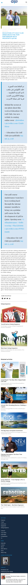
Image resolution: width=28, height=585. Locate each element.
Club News (3, 534)
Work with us (4, 548)
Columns (3, 530)
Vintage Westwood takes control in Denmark (15, 576)
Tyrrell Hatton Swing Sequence (10, 324)
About (2, 547)
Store (2, 550)
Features (3, 520)
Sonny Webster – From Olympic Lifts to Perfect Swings (13, 480)
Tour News (3, 532)
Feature (7, 27)
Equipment (3, 525)
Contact (3, 545)
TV (1, 538)
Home (4, 27)
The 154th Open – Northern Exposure (12, 505)
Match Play (3, 552)
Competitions (4, 536)
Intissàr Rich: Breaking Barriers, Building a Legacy (13, 406)
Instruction (3, 524)
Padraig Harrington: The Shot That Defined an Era (11, 455)
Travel (2, 522)
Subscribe (3, 543)
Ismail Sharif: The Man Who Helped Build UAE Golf (13, 380)
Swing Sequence (5, 527)
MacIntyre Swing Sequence (9, 348)
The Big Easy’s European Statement (12, 430)
